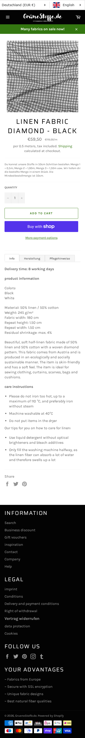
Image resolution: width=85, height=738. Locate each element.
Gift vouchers (16, 537)
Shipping (65, 146)
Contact (11, 552)
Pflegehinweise (60, 258)
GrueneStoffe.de (26, 715)
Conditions (14, 596)
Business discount (20, 530)
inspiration (14, 544)
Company (12, 559)
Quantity (11, 187)
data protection (17, 626)
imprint (11, 589)
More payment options (41, 238)
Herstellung (32, 258)
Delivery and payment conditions (32, 603)
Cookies (11, 633)
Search (10, 523)
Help (8, 566)
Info (12, 258)
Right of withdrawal (21, 611)
